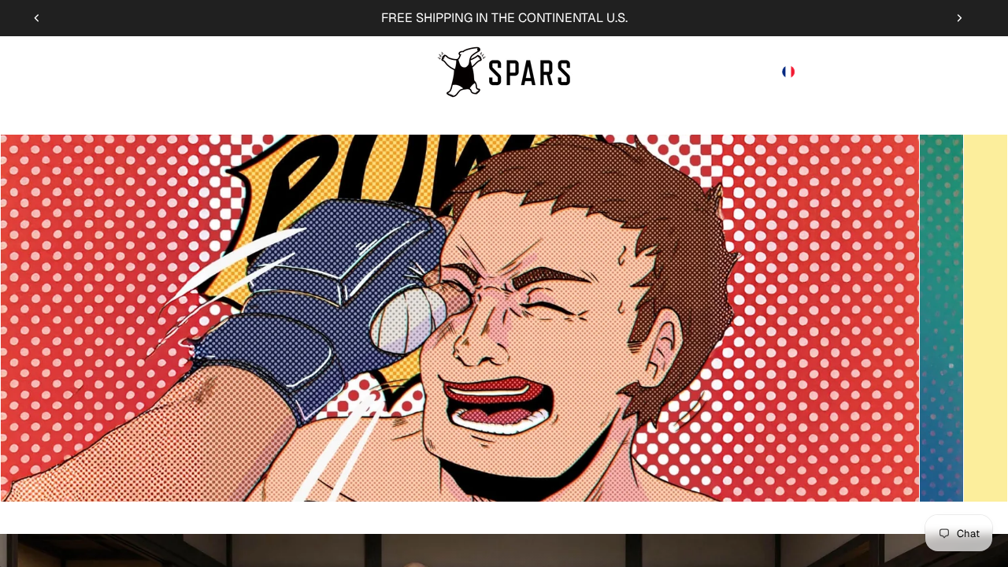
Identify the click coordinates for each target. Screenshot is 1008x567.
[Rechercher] (891, 71)
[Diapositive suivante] (959, 18)
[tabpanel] (460, 318)
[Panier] (959, 71)
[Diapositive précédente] (37, 18)
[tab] (942, 318)
